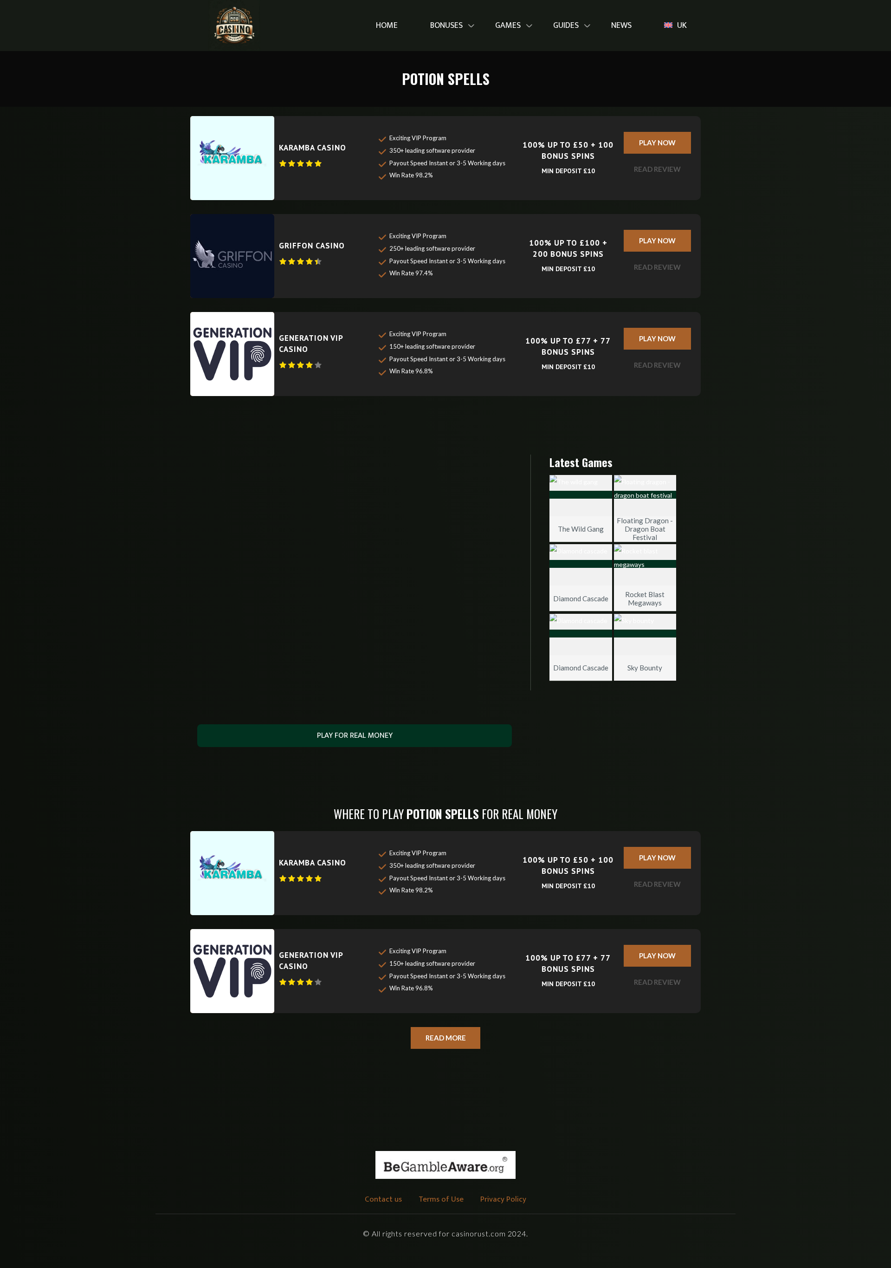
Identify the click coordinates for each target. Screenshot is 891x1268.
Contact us (383, 1199)
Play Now (657, 142)
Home (387, 26)
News (621, 26)
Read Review (657, 169)
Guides (566, 26)
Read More (446, 1038)
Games (508, 26)
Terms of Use (441, 1199)
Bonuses (446, 26)
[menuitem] (387, 25)
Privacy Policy (503, 1199)
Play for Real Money (355, 735)
